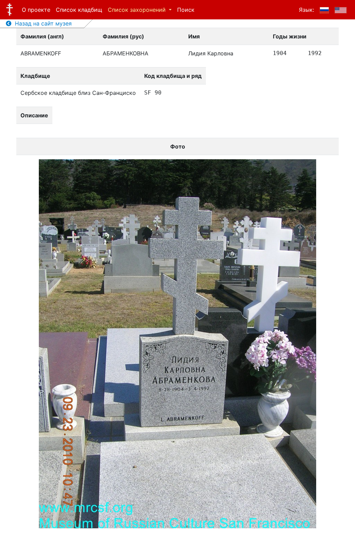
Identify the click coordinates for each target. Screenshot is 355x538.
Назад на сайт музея (41, 23)
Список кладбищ (79, 9)
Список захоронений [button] (137, 9)
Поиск (185, 9)
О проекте (36, 9)
